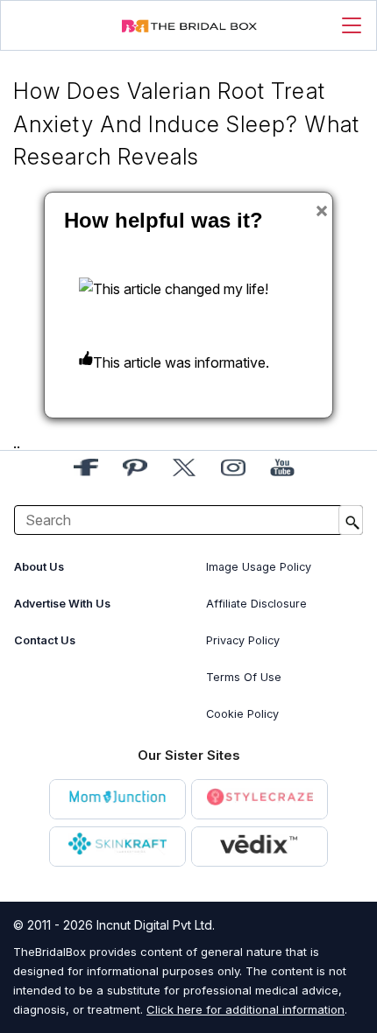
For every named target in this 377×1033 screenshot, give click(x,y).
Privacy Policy (243, 640)
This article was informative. (181, 362)
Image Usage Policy (258, 566)
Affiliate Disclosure (256, 603)
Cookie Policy (242, 713)
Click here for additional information (245, 1009)
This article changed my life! (180, 289)
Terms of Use (243, 677)
